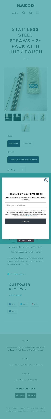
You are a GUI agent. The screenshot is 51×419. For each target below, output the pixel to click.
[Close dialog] (46, 180)
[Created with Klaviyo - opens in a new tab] (25, 240)
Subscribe (25, 221)
